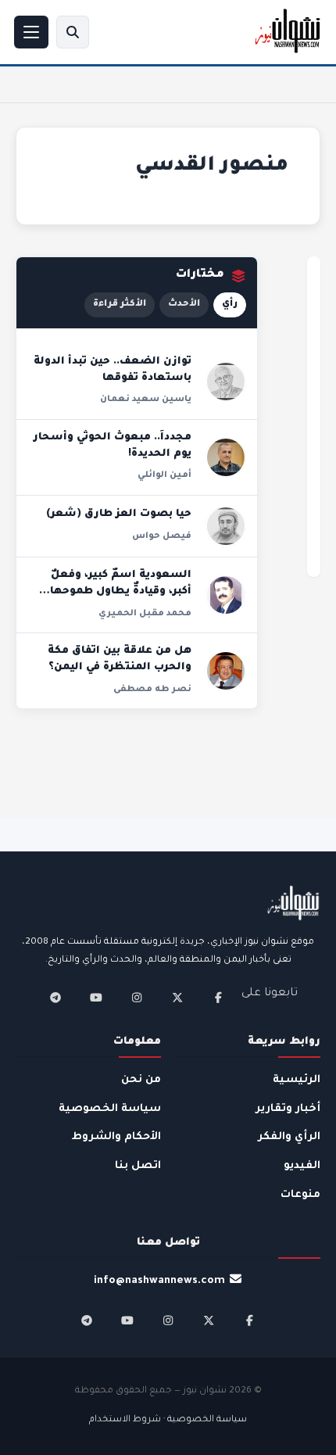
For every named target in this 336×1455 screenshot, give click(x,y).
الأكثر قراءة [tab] (119, 304)
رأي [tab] (230, 304)
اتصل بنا (138, 1166)
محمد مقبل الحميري (144, 613)
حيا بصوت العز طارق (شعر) (118, 514)
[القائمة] (31, 32)
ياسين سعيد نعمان (145, 399)
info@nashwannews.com (159, 1281)
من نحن (141, 1080)
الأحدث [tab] (184, 304)
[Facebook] (218, 997)
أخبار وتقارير (288, 1109)
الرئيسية (296, 1080)
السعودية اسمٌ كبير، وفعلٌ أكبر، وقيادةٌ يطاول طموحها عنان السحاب (120, 592)
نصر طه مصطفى (152, 689)
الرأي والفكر (289, 1137)
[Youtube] (96, 997)
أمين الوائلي (164, 475)
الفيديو (302, 1166)
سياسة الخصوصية (110, 1109)
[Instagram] (137, 997)
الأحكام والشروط (116, 1137)
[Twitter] (177, 997)
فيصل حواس (161, 536)
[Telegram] (55, 997)
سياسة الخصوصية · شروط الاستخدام (168, 1420)
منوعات (300, 1195)
